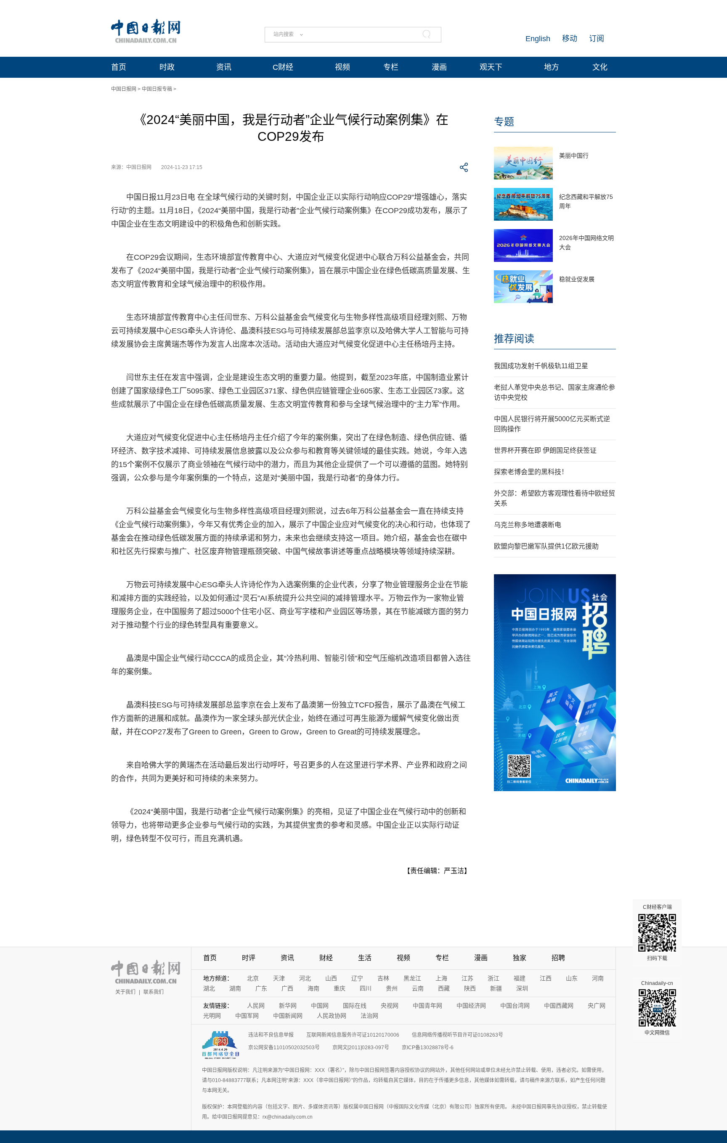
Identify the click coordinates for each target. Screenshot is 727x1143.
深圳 (522, 988)
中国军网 (247, 1015)
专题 (504, 121)
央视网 (389, 1005)
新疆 (496, 988)
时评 (248, 957)
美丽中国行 (574, 155)
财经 (326, 957)
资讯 (223, 67)
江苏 (467, 978)
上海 (441, 978)
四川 (365, 988)
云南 (418, 988)
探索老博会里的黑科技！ (531, 471)
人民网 (256, 1005)
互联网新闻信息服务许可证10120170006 (352, 1035)
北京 (253, 978)
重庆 (339, 988)
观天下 (491, 67)
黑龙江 (412, 978)
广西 (287, 988)
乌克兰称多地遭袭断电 (527, 524)
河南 (598, 978)
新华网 (288, 1005)
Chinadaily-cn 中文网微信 (657, 1008)
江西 (546, 978)
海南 (313, 988)
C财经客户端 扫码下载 (657, 932)
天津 (279, 978)
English (537, 38)
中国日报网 (123, 89)
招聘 (558, 957)
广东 (261, 988)
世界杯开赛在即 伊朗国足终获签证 (545, 450)
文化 (600, 67)
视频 (342, 67)
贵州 (392, 988)
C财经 (283, 67)
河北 (305, 978)
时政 (167, 67)
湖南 (235, 988)
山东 (572, 978)
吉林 (383, 978)
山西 (331, 978)
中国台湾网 (515, 1005)
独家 (519, 957)
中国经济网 (471, 1005)
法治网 (369, 1015)
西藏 (444, 988)
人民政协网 (331, 1015)
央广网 (596, 1005)
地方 (551, 67)
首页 (118, 67)
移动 (569, 38)
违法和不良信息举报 (271, 1035)
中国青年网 (427, 1005)
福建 (519, 978)
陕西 (470, 988)
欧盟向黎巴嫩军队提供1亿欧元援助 (546, 546)
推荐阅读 (514, 338)
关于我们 (125, 992)
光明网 (212, 1015)
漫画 (439, 67)
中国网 (320, 1005)
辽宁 (357, 978)
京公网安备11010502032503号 (284, 1048)
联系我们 (153, 992)
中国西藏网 (558, 1005)
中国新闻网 (287, 1015)
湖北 (209, 988)
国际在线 (354, 1005)
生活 (364, 957)
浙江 (493, 978)
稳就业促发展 (576, 279)
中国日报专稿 (157, 89)
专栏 (390, 67)
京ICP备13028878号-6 (428, 1048)
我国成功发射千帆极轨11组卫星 (541, 366)
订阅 (596, 38)
